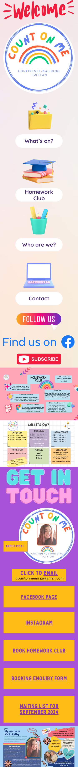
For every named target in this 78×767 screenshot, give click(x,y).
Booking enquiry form (39, 678)
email (50, 572)
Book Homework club (39, 650)
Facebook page (39, 597)
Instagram (39, 622)
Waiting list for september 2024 (39, 709)
